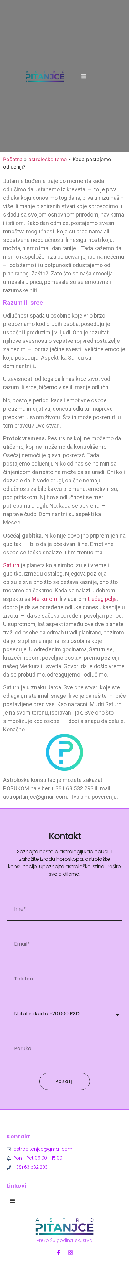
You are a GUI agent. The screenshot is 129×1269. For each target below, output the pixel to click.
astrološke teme (47, 159)
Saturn (11, 565)
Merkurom (44, 599)
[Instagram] (70, 1252)
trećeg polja (102, 599)
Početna (13, 159)
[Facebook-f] (58, 1252)
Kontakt (18, 1136)
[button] (84, 76)
